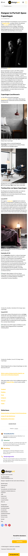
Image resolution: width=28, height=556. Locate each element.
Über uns (3, 501)
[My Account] (23, 2)
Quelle (9, 68)
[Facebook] (2, 525)
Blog (2, 521)
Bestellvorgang (4, 483)
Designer (16, 428)
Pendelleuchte (4, 99)
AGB (2, 494)
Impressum (3, 492)
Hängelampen (4, 504)
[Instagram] (6, 525)
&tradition (6, 24)
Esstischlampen (4, 511)
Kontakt (2, 519)
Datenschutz (3, 496)
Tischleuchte (10, 201)
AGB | (14, 549)
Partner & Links (4, 517)
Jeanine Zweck (12, 423)
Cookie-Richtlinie (4, 500)
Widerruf (3, 487)
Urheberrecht (4, 498)
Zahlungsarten (4, 485)
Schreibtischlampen (5, 508)
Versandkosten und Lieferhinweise (8, 489)
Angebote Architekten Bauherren (8, 491)
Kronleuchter (4, 510)
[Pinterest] (9, 525)
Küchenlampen (4, 515)
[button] (26, 2)
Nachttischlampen (5, 506)
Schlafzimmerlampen (5, 513)
